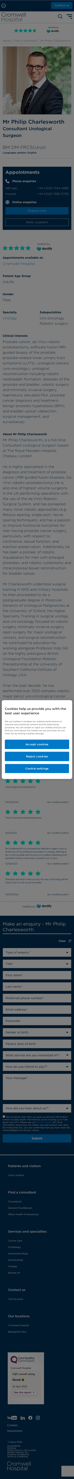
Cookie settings (37, 768)
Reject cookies (37, 756)
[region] (37, 739)
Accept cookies (37, 744)
